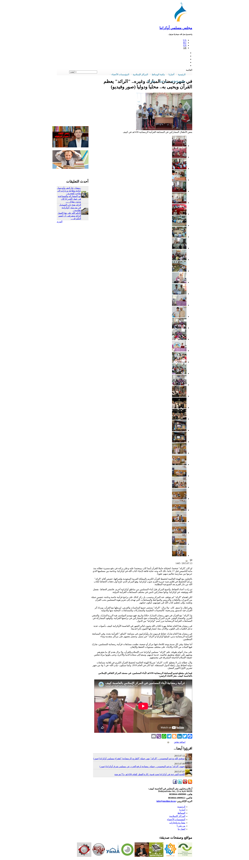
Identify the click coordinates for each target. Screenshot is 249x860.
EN (184, 45)
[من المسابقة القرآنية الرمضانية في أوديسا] (179, 282)
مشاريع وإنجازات (177, 822)
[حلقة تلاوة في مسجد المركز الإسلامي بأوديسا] (179, 248)
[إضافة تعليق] (191, 560)
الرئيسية (181, 806)
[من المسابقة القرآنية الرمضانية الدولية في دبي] (179, 430)
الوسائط (181, 813)
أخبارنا (182, 810)
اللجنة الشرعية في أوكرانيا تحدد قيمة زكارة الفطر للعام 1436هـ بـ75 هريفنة (149, 774)
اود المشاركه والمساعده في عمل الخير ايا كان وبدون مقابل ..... (69, 199)
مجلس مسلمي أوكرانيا (176, 28)
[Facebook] (190, 736)
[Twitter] (184, 736)
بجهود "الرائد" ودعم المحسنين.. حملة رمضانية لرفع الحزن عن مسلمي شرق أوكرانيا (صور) (142, 766)
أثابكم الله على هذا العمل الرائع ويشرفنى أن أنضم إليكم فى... (69, 216)
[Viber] (158, 736)
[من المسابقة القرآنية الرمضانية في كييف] (179, 168)
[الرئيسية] (182, 21)
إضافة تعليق (179, 742)
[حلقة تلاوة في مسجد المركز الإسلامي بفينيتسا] (179, 225)
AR (184, 48)
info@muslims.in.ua (166, 801)
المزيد (59, 221)
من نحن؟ (181, 826)
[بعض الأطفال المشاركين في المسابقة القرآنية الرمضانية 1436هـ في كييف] (164, 129)
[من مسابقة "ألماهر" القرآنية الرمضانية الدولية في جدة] (179, 396)
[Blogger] (174, 736)
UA (184, 40)
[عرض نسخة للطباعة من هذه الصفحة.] (186, 560)
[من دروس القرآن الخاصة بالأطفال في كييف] (179, 146)
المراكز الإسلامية (177, 816)
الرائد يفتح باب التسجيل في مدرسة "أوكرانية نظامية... (70, 208)
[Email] (153, 736)
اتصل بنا (151, 81)
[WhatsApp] (164, 736)
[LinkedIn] (179, 736)
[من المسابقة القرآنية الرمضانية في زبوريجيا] (179, 464)
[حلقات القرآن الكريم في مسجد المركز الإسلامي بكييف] (179, 214)
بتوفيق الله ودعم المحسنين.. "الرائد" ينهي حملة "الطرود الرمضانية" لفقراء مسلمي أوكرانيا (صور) (139, 758)
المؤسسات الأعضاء (176, 819)
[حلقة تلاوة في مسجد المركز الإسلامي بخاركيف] (179, 271)
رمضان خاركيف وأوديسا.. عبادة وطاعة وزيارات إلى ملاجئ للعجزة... (69, 191)
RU (184, 42)
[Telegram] (169, 736)
